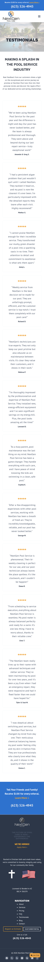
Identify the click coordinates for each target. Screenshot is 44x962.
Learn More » (34, 2)
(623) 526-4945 (22, 6)
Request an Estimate (13, 929)
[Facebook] (7, 958)
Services (22, 907)
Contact (22, 924)
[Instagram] (22, 958)
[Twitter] (12, 958)
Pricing (21, 911)
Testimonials (24, 917)
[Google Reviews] (27, 958)
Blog (20, 920)
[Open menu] (39, 16)
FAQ (20, 914)
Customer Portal (32, 929)
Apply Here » (22, 847)
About (21, 904)
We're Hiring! (22, 844)
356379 (24, 891)
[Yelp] (17, 958)
